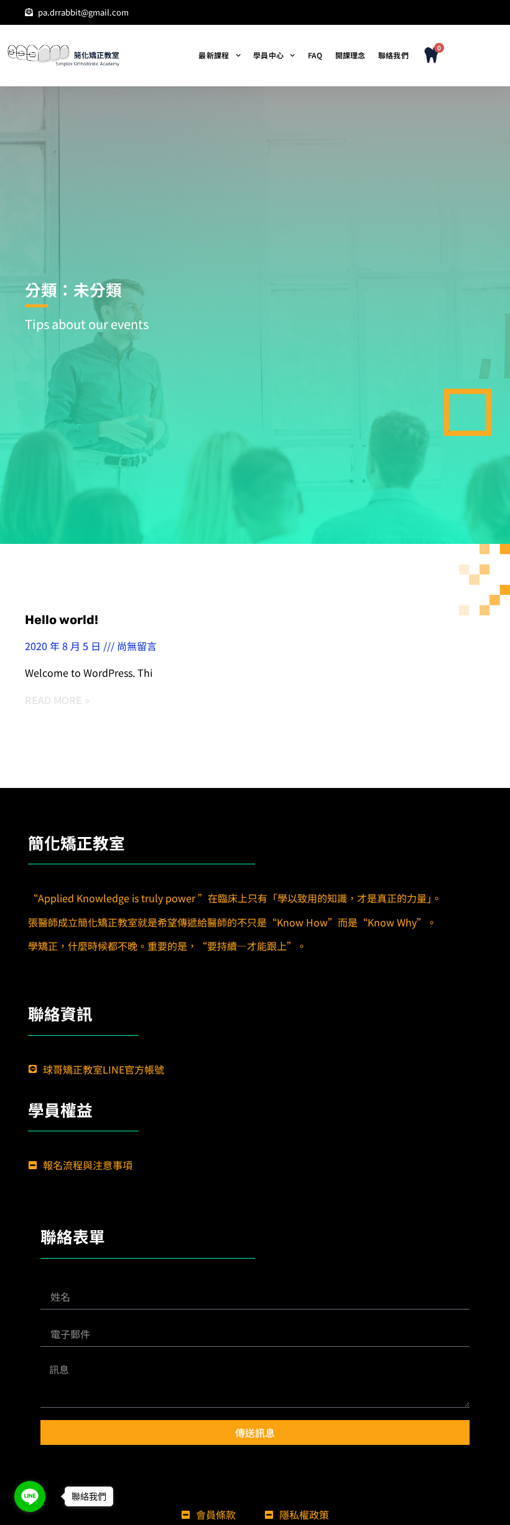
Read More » (57, 699)
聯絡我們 (393, 55)
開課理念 (350, 55)
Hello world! (61, 619)
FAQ (315, 55)
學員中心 (268, 55)
